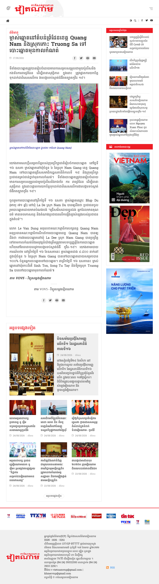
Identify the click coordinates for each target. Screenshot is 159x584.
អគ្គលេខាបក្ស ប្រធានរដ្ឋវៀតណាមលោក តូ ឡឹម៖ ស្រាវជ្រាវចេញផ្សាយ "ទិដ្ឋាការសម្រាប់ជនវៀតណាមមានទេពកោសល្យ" (22, 471)
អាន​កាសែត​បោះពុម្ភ (122, 147)
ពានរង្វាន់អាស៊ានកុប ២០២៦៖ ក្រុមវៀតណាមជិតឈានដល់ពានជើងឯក (84, 465)
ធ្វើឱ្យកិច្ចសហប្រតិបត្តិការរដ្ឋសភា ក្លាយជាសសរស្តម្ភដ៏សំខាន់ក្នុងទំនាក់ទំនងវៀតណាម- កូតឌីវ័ (85, 424)
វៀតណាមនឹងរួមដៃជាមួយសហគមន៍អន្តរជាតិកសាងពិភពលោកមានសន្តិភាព (129, 82)
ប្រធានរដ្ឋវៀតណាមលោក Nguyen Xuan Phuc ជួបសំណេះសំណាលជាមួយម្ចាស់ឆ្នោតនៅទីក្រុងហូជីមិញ (128, 127)
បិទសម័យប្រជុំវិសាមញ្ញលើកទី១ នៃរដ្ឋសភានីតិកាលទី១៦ (72, 344)
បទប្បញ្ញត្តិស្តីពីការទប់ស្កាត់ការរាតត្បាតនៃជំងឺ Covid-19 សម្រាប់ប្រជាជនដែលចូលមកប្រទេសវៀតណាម (129, 44)
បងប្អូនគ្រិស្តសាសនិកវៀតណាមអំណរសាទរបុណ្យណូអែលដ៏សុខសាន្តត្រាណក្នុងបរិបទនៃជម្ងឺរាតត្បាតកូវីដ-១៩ (128, 104)
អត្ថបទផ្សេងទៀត (22, 328)
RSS (112, 568)
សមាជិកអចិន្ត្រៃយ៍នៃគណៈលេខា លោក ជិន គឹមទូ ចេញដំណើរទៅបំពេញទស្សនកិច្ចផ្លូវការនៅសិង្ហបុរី (54, 424)
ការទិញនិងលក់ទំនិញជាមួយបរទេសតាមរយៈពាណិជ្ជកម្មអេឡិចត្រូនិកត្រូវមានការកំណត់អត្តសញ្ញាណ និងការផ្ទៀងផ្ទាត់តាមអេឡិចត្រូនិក (53, 471)
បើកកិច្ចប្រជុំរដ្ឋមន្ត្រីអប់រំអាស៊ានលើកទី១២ (138, 64)
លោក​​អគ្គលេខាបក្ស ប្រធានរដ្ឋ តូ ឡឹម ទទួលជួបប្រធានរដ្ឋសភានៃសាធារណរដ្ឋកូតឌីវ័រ (22, 424)
